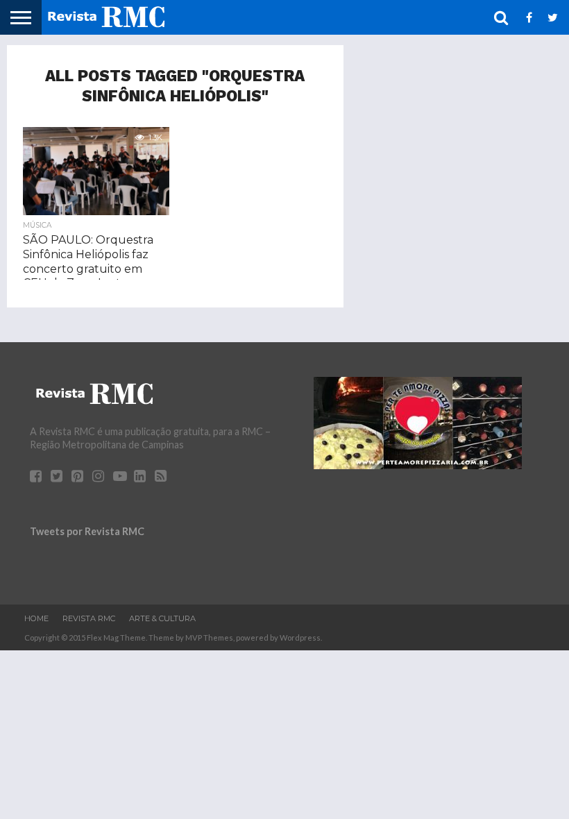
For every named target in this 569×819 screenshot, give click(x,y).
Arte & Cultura (162, 618)
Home (36, 618)
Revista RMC (88, 618)
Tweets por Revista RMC (87, 531)
